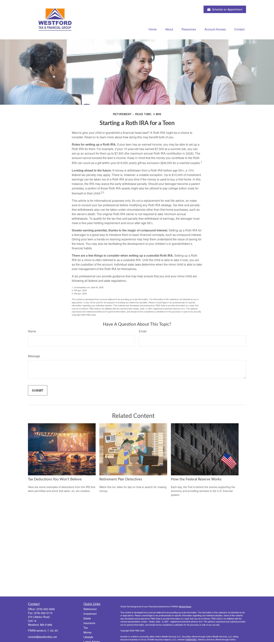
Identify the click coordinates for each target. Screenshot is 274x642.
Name (32, 331)
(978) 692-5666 (45, 609)
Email (143, 331)
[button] (152, 29)
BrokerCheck (185, 606)
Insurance (89, 623)
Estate (87, 618)
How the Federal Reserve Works (196, 479)
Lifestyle (88, 637)
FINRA (188, 639)
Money (88, 632)
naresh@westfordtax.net (42, 637)
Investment (90, 613)
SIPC (194, 639)
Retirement (90, 609)
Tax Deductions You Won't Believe (55, 479)
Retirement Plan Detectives (120, 479)
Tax (86, 627)
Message (34, 356)
